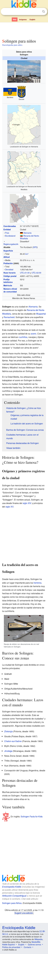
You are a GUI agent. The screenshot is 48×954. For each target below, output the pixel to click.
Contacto (27, 947)
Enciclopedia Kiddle (11, 886)
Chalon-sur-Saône (13, 741)
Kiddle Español (8, 944)
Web (14, 19)
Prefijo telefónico (8, 280)
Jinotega (8, 750)
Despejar (38, 11)
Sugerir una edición (24, 912)
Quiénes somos (34, 944)
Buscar (43, 11)
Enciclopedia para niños (12, 44)
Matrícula (7, 285)
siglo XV (9, 506)
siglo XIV (27, 503)
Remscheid (9, 317)
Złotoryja (8, 731)
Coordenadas (9, 226)
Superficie (8, 250)
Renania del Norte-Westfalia (29, 237)
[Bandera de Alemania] (21, 232)
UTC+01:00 (25, 272)
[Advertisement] (24, 30)
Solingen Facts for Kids (32, 816)
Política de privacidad (11, 947)
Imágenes (23, 19)
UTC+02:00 (36, 272)
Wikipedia (38, 939)
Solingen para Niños (12, 903)
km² (27, 253)
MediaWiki (36, 942)
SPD (35, 247)
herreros (37, 582)
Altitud (6, 257)
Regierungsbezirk (10, 244)
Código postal (9, 276)
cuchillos (23, 337)
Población (8, 263)
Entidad (7, 229)
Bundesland (10, 235)
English (32, 19)
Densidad (9, 269)
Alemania (27, 232)
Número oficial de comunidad (10, 290)
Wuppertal (41, 313)
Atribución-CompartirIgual (14, 895)
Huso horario (9, 272)
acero (33, 333)
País (7, 232)
